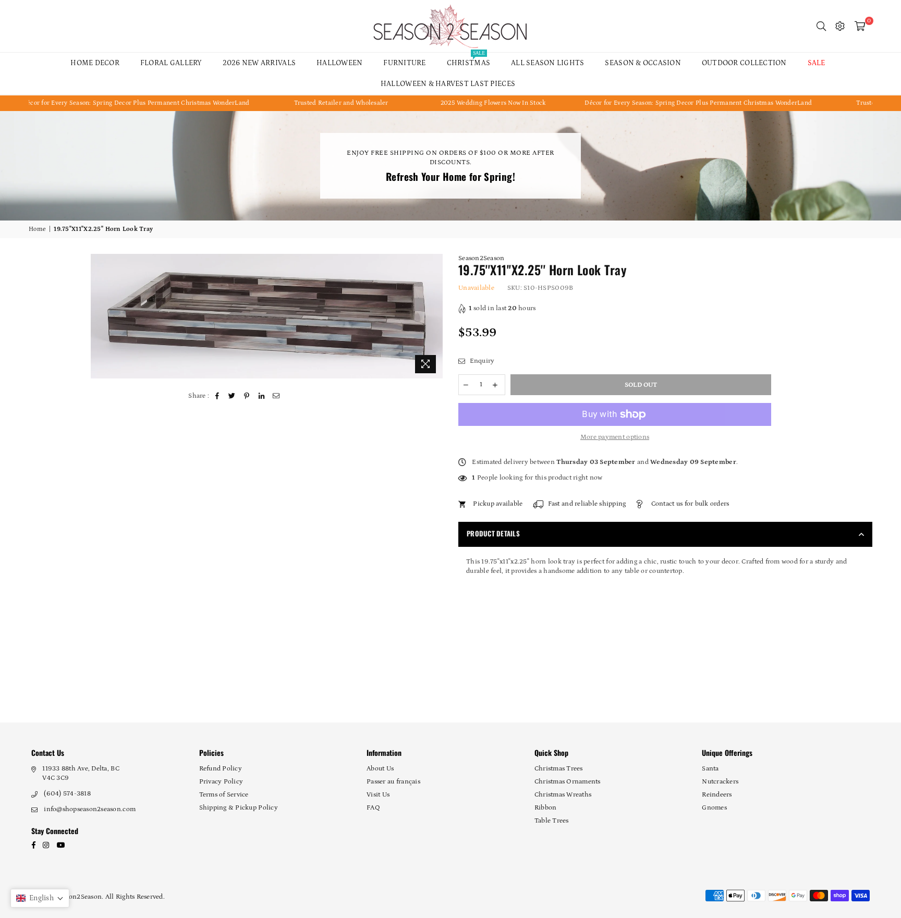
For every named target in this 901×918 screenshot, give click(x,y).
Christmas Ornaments (567, 782)
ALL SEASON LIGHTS (547, 63)
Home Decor (94, 63)
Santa (710, 769)
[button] (40, 898)
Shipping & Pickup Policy (238, 808)
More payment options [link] (614, 437)
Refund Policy (220, 769)
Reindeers (717, 795)
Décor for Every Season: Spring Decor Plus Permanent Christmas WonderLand (650, 103)
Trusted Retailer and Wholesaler (293, 103)
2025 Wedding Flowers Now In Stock (444, 103)
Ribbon (545, 808)
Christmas (468, 60)
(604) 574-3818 (67, 794)
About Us (380, 769)
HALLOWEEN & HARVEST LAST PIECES (448, 84)
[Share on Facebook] (218, 396)
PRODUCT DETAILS (493, 533)
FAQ (373, 808)
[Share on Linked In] (261, 396)
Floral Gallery (171, 63)
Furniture (404, 63)
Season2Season (481, 258)
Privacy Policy (221, 782)
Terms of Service (224, 795)
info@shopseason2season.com (90, 809)
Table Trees (551, 821)
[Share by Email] (277, 396)
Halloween (339, 63)
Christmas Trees (558, 769)
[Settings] (840, 26)
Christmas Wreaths (562, 795)
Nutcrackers (720, 782)
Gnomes (714, 808)
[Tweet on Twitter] (232, 396)
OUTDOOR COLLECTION (744, 63)
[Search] (821, 26)
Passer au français (393, 782)
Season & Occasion (642, 63)
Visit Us (378, 795)
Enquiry (481, 361)
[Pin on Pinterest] (247, 396)
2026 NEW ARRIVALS (259, 63)
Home (37, 229)
